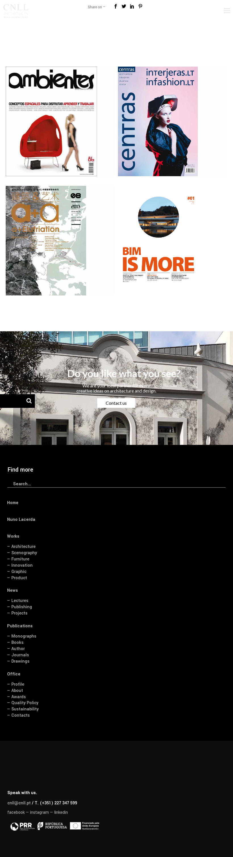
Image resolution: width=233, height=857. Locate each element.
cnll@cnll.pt (19, 803)
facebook (16, 812)
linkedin (61, 812)
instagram (39, 812)
